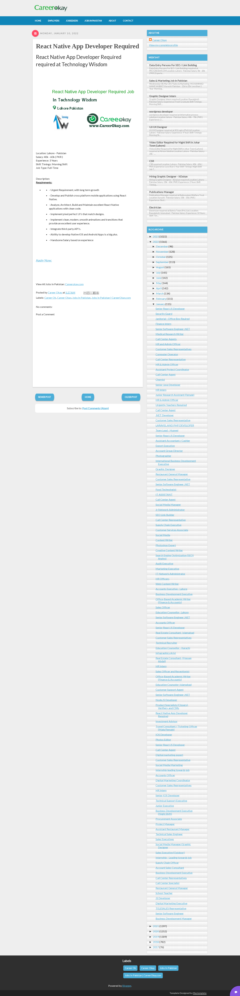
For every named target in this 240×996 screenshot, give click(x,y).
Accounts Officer (165, 622)
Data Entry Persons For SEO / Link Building (173, 65)
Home (88, 397)
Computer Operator (167, 354)
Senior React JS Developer (170, 308)
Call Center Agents (166, 339)
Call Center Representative (171, 359)
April (159, 288)
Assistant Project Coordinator (172, 369)
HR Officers (162, 578)
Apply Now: (44, 260)
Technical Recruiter (166, 642)
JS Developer (163, 898)
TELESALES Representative (171, 908)
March (160, 293)
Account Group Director (169, 450)
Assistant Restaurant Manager (173, 829)
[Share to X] (91, 293)
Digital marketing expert (169, 754)
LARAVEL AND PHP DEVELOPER (175, 425)
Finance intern (163, 323)
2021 (156, 926)
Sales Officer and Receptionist (172, 671)
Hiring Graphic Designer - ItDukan (168, 176)
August (160, 267)
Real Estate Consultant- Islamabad (175, 632)
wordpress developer (161, 111)
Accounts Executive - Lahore (171, 588)
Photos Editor (163, 739)
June (158, 277)
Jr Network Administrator (170, 509)
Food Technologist (166, 489)
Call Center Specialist (167, 883)
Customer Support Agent (170, 689)
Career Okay (64, 297)
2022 (156, 241)
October (161, 256)
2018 (156, 941)
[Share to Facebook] (94, 293)
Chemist (160, 379)
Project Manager (165, 824)
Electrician (155, 207)
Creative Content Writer (169, 550)
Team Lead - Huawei (167, 430)
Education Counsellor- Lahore (172, 612)
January (160, 304)
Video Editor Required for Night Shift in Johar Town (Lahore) (174, 144)
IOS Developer (164, 734)
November (162, 251)
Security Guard (164, 313)
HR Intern (161, 666)
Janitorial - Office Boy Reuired (173, 318)
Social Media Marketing (169, 764)
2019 (156, 936)
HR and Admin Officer (168, 344)
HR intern (161, 389)
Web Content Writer (167, 583)
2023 (156, 236)
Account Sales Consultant (170, 867)
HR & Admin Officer (167, 364)
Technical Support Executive (171, 800)
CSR (151, 160)
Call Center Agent (166, 374)
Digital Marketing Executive (171, 903)
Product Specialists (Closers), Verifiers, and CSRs (172, 706)
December (162, 246)
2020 (156, 931)
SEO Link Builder (165, 514)
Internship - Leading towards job (174, 857)
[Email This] (85, 293)
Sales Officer (163, 607)
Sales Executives (165, 839)
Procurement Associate (169, 818)
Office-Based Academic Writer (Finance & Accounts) (173, 601)
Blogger (126, 985)
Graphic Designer (165, 469)
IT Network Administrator (170, 573)
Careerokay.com (74, 284)
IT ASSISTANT (164, 494)
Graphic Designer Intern (162, 96)
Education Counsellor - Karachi (173, 647)
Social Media (163, 534)
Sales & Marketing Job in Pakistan (168, 80)
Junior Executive (165, 805)
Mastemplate (200, 993)
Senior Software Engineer (170, 913)
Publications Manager (161, 191)
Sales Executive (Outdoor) (170, 852)
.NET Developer (165, 415)
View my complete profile (163, 45)
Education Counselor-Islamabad (174, 684)
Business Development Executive (174, 594)
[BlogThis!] (88, 293)
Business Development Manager (174, 918)
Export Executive (165, 445)
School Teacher (164, 893)
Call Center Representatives (171, 877)
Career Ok (50, 297)
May (158, 283)
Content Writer (164, 540)
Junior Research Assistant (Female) (175, 394)
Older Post (131, 397)
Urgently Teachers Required (171, 404)
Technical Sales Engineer (169, 834)
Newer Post (44, 397)
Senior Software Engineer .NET (173, 328)
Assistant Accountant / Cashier (173, 440)
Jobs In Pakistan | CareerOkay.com (111, 297)
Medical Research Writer (170, 333)
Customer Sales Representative (173, 420)
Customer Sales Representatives (174, 349)
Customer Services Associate (172, 529)
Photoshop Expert (166, 545)
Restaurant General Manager (172, 474)
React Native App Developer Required (87, 46)
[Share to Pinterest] (97, 293)
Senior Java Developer (168, 384)
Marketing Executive (167, 568)
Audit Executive (164, 563)
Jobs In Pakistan (81, 297)
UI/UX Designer (158, 126)
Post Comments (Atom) (95, 408)
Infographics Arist (166, 653)
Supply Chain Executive (168, 524)
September (162, 262)
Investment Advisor (166, 721)
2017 (156, 947)
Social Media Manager (168, 504)
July (158, 272)
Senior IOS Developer (168, 795)
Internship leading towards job (173, 770)
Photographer (163, 455)
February (161, 298)
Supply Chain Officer (167, 862)
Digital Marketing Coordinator (173, 780)
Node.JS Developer (166, 699)
